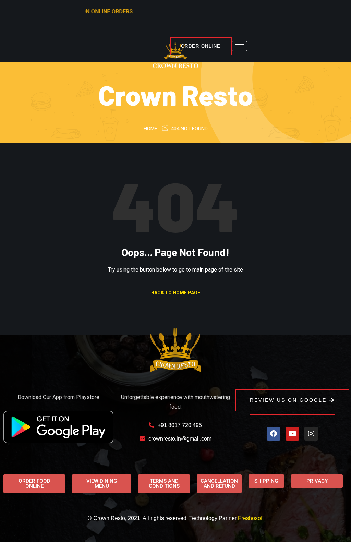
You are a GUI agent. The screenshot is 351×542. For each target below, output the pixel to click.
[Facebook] (273, 434)
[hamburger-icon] (239, 46)
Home (150, 128)
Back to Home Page (175, 293)
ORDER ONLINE (201, 46)
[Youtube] (292, 434)
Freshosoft (251, 518)
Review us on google (288, 400)
